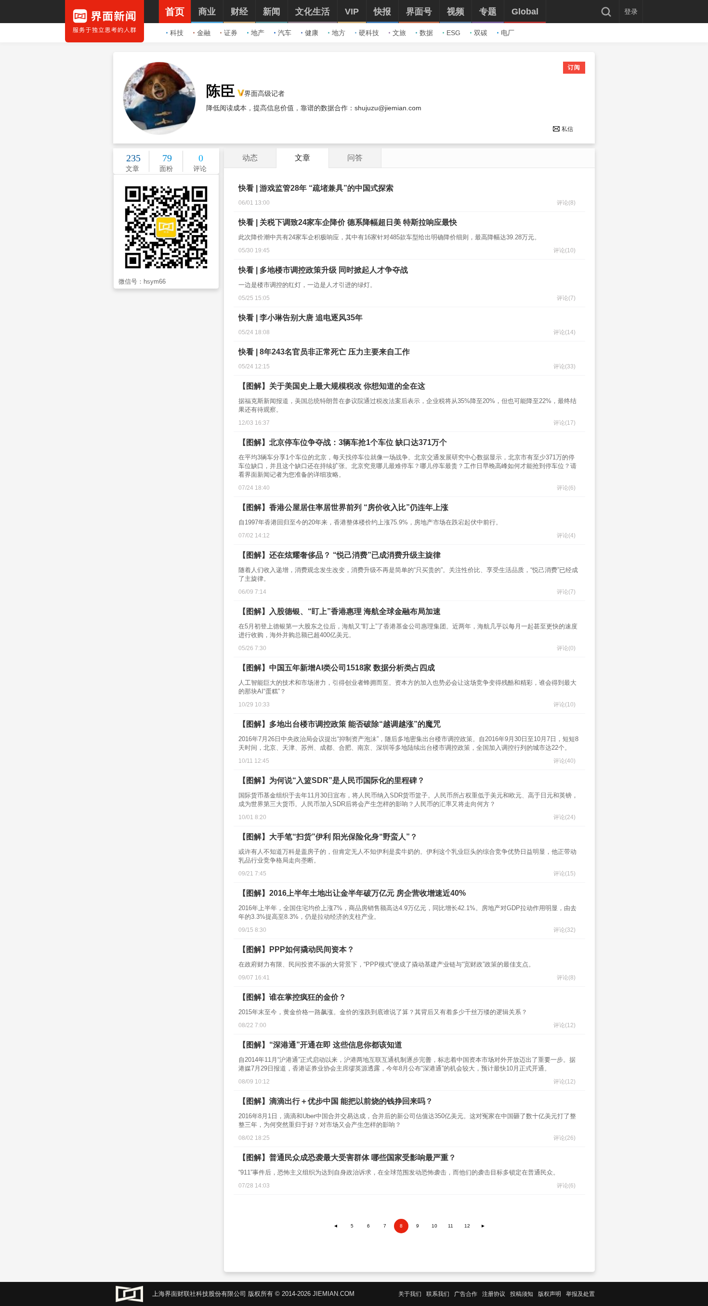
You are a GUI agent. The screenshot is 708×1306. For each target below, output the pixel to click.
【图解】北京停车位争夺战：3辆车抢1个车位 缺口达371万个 (342, 442)
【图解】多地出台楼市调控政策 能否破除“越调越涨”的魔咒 (339, 724)
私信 (567, 129)
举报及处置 (580, 1294)
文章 (302, 158)
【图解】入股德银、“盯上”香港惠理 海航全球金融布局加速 (339, 611)
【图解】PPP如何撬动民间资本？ (296, 949)
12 (467, 1225)
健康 (311, 33)
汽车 (284, 33)
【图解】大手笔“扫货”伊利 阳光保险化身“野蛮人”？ (328, 837)
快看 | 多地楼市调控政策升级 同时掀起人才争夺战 (323, 270)
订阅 (574, 67)
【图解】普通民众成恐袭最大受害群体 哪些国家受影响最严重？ (347, 1157)
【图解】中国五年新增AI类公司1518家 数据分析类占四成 (336, 668)
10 (434, 1225)
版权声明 (549, 1294)
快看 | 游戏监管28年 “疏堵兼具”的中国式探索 (315, 188)
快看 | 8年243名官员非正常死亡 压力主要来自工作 (324, 352)
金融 (203, 33)
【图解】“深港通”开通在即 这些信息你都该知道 (320, 1045)
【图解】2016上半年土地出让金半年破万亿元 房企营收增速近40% (352, 893)
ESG (453, 33)
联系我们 (437, 1294)
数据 (426, 33)
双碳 (480, 33)
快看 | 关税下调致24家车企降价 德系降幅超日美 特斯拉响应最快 (347, 222)
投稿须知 (521, 1294)
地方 (338, 33)
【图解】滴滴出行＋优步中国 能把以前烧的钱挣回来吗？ (335, 1101)
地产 (257, 33)
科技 (177, 33)
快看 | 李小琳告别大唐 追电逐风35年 (300, 317)
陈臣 (220, 91)
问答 (355, 158)
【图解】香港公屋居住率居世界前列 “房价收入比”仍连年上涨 (343, 507)
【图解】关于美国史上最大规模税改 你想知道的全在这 (331, 386)
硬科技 (369, 33)
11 (450, 1225)
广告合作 (465, 1294)
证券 (230, 33)
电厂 (507, 33)
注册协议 (493, 1294)
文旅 (399, 33)
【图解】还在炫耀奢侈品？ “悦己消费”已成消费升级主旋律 (339, 555)
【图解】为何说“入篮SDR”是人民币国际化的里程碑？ (331, 780)
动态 (250, 158)
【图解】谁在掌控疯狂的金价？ (292, 997)
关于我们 (409, 1294)
